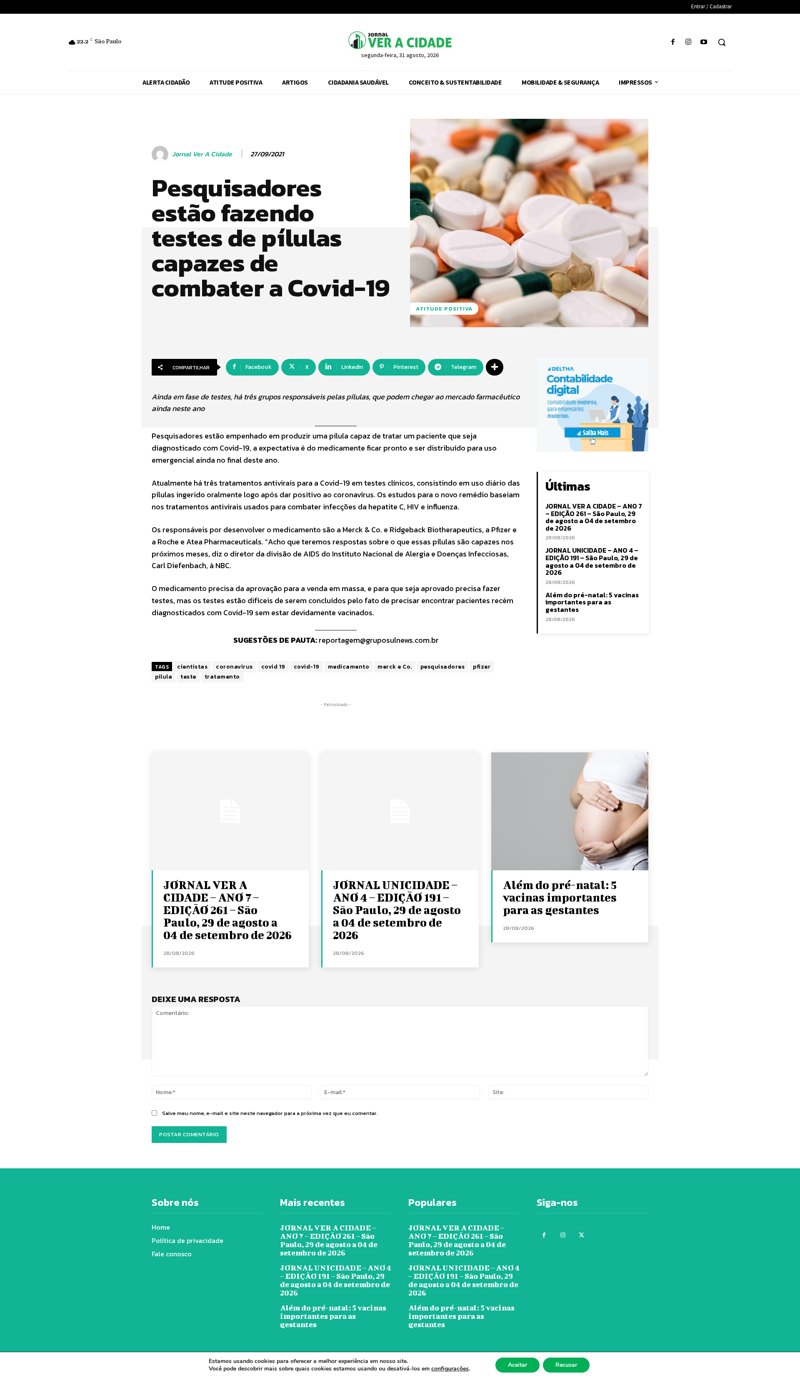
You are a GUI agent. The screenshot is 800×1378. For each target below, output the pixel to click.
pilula (163, 676)
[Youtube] (704, 42)
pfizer (481, 666)
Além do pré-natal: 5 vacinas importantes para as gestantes (592, 602)
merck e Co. (395, 666)
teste (188, 676)
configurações (450, 1369)
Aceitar (517, 1365)
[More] (494, 367)
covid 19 (273, 666)
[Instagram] (688, 42)
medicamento (349, 666)
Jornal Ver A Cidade (202, 154)
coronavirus (234, 666)
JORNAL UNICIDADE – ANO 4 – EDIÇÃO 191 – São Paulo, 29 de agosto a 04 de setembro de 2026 (591, 561)
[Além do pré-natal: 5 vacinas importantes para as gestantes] (569, 811)
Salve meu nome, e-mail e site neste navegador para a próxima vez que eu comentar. (270, 1113)
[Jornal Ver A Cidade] (161, 154)
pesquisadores (442, 666)
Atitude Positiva (444, 309)
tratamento (222, 676)
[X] (581, 1235)
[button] (722, 42)
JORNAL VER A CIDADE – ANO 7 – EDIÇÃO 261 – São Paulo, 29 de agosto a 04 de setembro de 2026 (593, 517)
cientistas (192, 666)
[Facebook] (672, 42)
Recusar (566, 1365)
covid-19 (307, 666)
